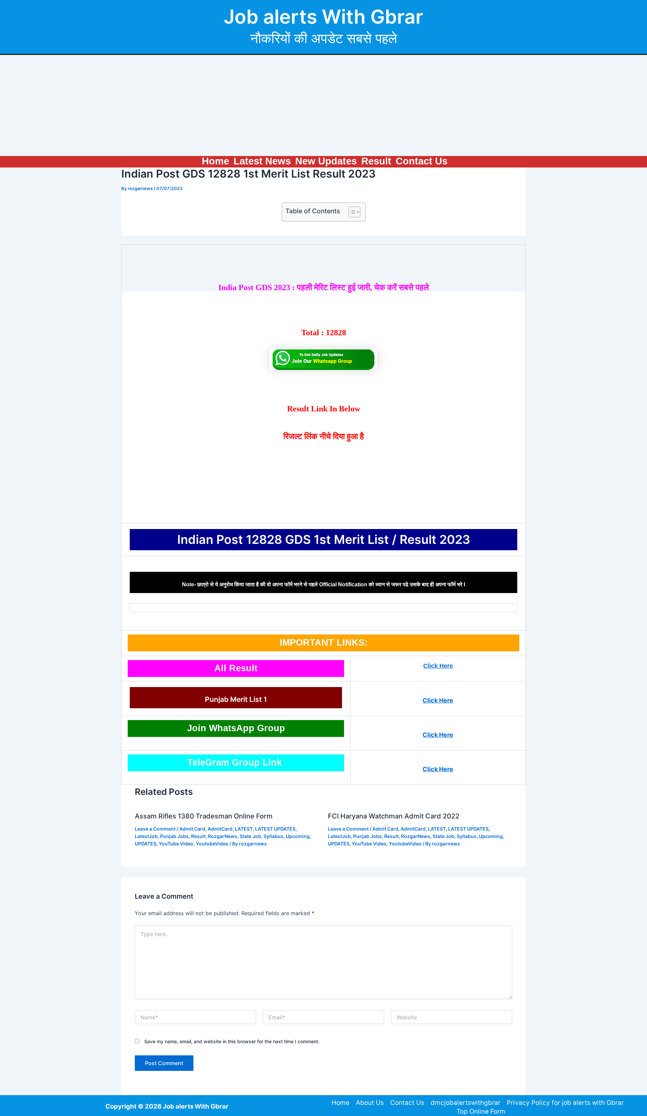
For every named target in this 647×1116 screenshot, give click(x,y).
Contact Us (422, 161)
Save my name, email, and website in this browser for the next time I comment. (231, 1041)
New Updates (326, 161)
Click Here (438, 665)
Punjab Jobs (174, 836)
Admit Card (192, 829)
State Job (250, 836)
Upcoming (298, 836)
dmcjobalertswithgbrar (465, 1103)
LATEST (244, 829)
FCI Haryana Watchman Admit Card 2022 (393, 816)
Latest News (262, 161)
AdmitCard (220, 829)
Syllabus (273, 836)
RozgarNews (222, 836)
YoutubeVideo (212, 843)
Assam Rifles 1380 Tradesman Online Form (204, 816)
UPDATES (145, 843)
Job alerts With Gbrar (323, 16)
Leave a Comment (155, 829)
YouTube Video (176, 843)
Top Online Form (481, 1111)
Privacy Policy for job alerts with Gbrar (565, 1103)
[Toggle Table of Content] (351, 212)
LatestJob (146, 836)
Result (376, 161)
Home (215, 161)
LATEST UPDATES (275, 829)
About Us (370, 1103)
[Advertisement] (323, 105)
